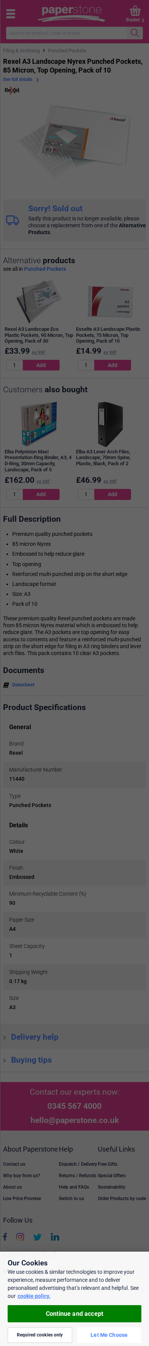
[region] (74, 1299)
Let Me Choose (109, 1335)
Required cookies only (40, 1335)
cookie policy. (34, 1296)
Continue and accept (74, 1313)
